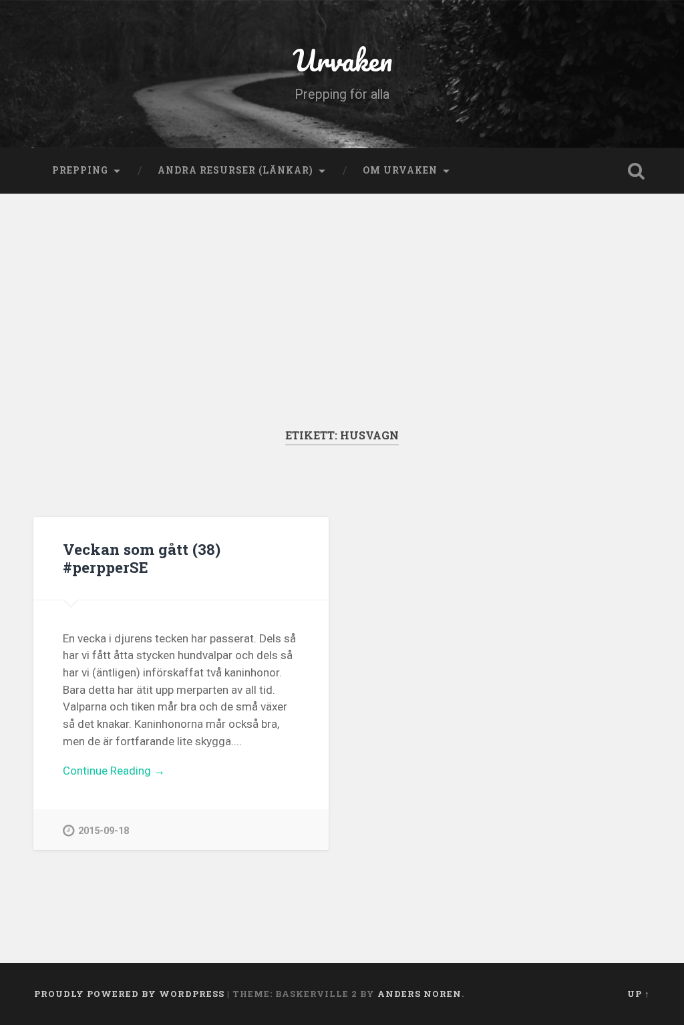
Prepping (80, 170)
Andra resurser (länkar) (235, 170)
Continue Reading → (114, 770)
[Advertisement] (342, 327)
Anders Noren (419, 993)
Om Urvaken (400, 170)
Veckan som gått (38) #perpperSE (141, 558)
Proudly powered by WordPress (129, 993)
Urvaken (342, 59)
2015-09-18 (103, 831)
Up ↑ (638, 993)
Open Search (636, 171)
